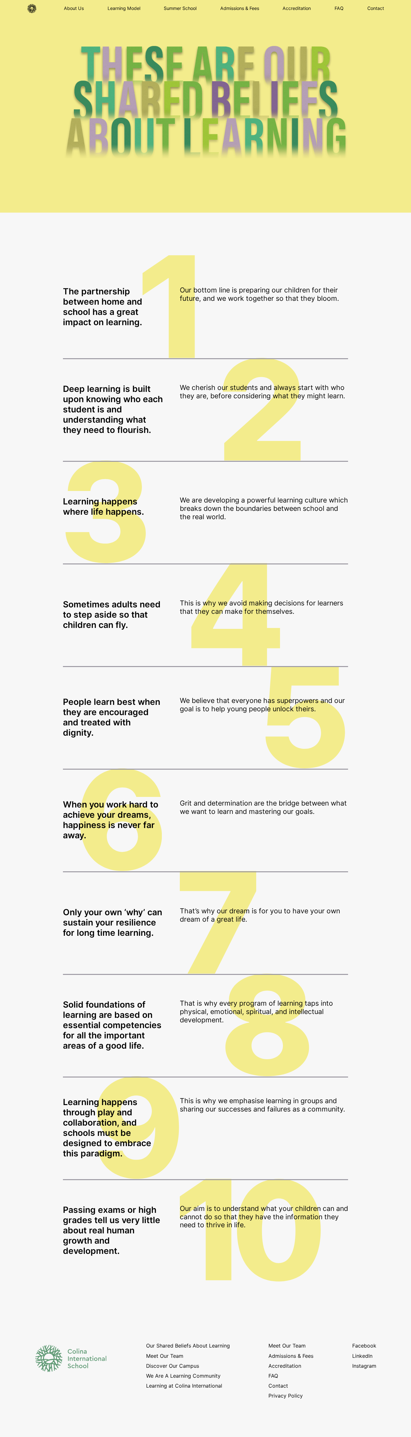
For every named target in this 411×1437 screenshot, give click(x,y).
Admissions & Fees (239, 8)
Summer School (180, 8)
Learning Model (124, 8)
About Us (74, 8)
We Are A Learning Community (183, 1376)
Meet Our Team (164, 1356)
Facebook (364, 1346)
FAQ (339, 8)
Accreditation (297, 8)
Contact (375, 8)
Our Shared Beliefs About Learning (188, 1346)
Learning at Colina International (184, 1386)
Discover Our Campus (172, 1366)
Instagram (364, 1366)
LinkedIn (362, 1356)
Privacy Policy (285, 1396)
